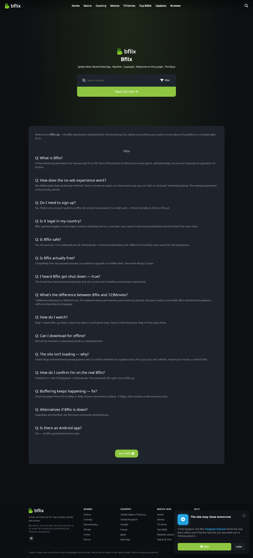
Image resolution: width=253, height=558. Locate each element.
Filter (167, 80)
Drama (87, 514)
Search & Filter (164, 539)
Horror (87, 539)
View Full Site (125, 91)
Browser (175, 6)
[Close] (244, 515)
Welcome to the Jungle (149, 66)
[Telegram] (31, 538)
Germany (125, 539)
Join (206, 546)
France (123, 529)
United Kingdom (129, 519)
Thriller (87, 529)
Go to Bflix (125, 453)
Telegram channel (215, 529)
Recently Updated (166, 534)
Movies (114, 6)
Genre (88, 6)
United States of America (133, 514)
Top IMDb (145, 6)
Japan (123, 534)
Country (101, 6)
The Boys (170, 66)
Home (76, 6)
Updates (161, 6)
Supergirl (129, 66)
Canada (124, 524)
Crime (87, 534)
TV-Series (129, 6)
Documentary (91, 524)
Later (239, 546)
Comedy (88, 519)
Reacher (117, 66)
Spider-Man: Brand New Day (94, 66)
